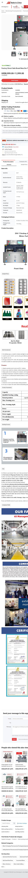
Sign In (3, 154)
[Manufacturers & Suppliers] (14, 2)
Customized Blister (20, 860)
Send (14, 739)
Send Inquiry (14, 80)
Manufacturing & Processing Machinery (13, 10)
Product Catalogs (22, 823)
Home (2, 10)
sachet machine (5, 831)
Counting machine (19, 829)
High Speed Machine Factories (10, 856)
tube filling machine (19, 831)
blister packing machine (6, 829)
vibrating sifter (4, 826)
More (2, 866)
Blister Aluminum (7, 864)
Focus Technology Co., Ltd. (18, 872)
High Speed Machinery (8, 860)
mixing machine (18, 826)
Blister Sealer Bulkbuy (19, 864)
